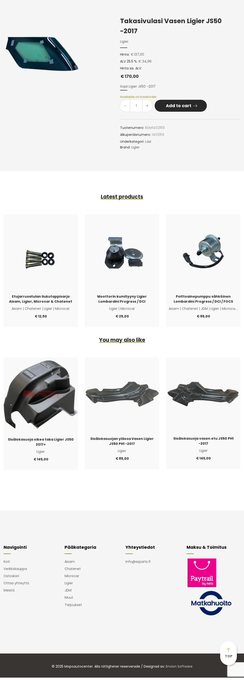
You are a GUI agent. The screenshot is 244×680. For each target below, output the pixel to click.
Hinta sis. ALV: (131, 72)
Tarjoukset (73, 604)
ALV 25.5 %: (128, 61)
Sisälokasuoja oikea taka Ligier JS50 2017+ (41, 442)
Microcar (62, 308)
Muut (69, 597)
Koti (7, 561)
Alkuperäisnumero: (135, 134)
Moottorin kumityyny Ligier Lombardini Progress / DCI (122, 299)
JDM (204, 308)
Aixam (17, 308)
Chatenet (33, 308)
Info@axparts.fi (138, 561)
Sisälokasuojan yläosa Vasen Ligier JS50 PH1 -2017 (122, 441)
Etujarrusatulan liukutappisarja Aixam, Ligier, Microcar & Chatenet (40, 299)
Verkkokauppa (15, 568)
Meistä (9, 590)
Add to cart (178, 106)
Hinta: (124, 54)
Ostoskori (11, 576)
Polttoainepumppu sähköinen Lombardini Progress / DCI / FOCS (203, 299)
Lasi (148, 141)
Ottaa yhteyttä (16, 583)
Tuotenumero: (132, 127)
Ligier (124, 41)
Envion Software (179, 666)
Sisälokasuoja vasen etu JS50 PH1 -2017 (203, 441)
